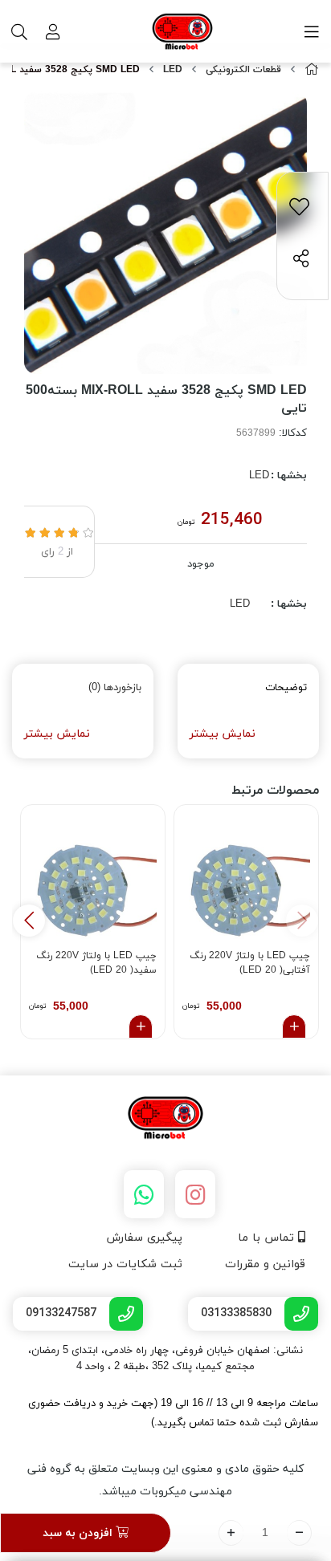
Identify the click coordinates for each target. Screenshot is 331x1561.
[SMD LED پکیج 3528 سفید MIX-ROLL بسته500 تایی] (165, 1119)
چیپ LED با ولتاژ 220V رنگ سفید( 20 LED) (96, 963)
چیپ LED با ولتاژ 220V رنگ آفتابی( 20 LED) (250, 963)
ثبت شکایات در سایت (125, 1264)
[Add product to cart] (294, 1026)
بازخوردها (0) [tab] (114, 688)
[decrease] (299, 1533)
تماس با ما (268, 1238)
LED (172, 69)
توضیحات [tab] (286, 688)
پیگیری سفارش (144, 1238)
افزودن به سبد (79, 1533)
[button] (29, 920)
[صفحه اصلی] (311, 70)
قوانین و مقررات (265, 1264)
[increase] (231, 1533)
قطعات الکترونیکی (243, 69)
